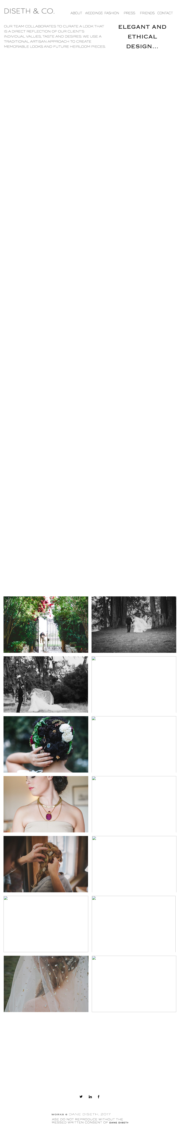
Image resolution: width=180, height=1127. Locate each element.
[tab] (46, 624)
